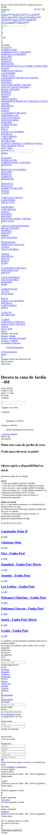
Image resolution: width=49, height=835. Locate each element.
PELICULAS (19, 66)
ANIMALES (6, 176)
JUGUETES (6, 158)
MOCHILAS (6, 303)
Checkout (5, 811)
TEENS (4, 20)
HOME (29, 20)
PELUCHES (6, 172)
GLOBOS (5, 143)
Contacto (14, 341)
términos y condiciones (16, 767)
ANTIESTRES (7, 78)
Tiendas (12, 336)
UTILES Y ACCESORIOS (12, 301)
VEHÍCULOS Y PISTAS (11, 198)
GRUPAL (5, 254)
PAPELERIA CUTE (9, 270)
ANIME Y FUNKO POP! (36, 66)
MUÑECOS (17, 15)
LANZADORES (8, 200)
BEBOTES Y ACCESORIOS (13, 169)
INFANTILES (7, 66)
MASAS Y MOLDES (10, 228)
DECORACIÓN (8, 315)
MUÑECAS (6, 174)
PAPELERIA (6, 282)
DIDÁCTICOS (7, 17)
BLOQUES (6, 233)
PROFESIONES (8, 101)
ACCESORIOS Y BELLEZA (13, 268)
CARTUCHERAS (9, 305)
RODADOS (6, 216)
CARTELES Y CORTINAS (22, 143)
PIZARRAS (6, 230)
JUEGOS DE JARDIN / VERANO (16, 219)
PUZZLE (5, 261)
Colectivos (5, 9)
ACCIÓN (31, 15)
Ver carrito (5, 800)
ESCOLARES (7, 22)
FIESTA (21, 22)
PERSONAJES (7, 179)
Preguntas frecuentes (17, 338)
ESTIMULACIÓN (9, 160)
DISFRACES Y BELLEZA (27, 101)
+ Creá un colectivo (9, 434)
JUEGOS (5, 68)
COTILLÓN (6, 312)
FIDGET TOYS (8, 202)
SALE (3, 331)
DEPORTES (6, 214)
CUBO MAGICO (22, 78)
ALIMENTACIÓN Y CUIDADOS (16, 162)
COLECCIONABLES (10, 277)
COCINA (43, 101)
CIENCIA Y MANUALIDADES (15, 226)
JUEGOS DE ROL (9, 237)
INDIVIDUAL (7, 256)
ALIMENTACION (9, 289)
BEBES (4, 15)
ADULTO (5, 259)
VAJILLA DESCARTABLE (13, 324)
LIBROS (5, 235)
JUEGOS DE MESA (28, 17)
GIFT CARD (6, 329)
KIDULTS (16, 20)
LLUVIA (5, 291)
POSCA (4, 298)
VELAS (20, 146)
